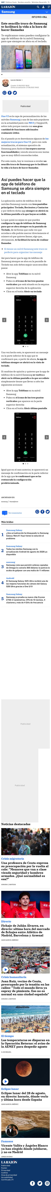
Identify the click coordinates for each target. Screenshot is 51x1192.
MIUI (31, 122)
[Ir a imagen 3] (27, 346)
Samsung (8, 11)
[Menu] (49, 7)
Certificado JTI (7, 1180)
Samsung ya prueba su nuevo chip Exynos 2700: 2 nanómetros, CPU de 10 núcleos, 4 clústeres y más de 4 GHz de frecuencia (25, 600)
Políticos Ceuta (11, 2)
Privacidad (5, 1170)
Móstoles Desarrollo (39, 2)
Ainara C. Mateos (8, 884)
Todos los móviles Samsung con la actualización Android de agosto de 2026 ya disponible (26, 552)
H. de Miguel (6, 1052)
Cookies (4, 1173)
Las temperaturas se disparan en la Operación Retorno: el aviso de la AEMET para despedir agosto (25, 1043)
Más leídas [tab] (7, 521)
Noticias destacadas (15, 824)
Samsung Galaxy (14, 530)
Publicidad (5, 1165)
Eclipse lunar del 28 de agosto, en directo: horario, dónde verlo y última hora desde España (24, 1096)
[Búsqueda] (38, 7)
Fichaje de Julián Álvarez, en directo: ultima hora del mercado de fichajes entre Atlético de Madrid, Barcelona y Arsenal (25, 930)
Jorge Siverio (7, 1157)
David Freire (16, 80)
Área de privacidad (9, 1175)
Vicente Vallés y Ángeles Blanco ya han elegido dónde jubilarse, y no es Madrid (24, 1149)
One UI (5, 116)
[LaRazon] (10, 6)
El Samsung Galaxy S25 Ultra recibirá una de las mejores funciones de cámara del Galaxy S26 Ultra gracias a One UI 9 (27, 584)
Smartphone (14, 501)
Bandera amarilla (24, 2)
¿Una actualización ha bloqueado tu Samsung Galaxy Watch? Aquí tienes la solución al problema (27, 536)
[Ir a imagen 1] (23, 346)
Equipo (4, 1168)
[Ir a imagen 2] (25, 346)
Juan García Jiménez (9, 940)
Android (10, 578)
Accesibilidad (7, 1177)
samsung (4, 501)
